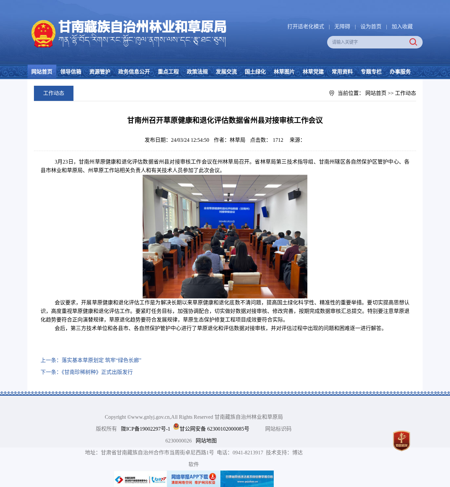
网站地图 (206, 440)
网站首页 (41, 72)
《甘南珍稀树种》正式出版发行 (97, 372)
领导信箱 (70, 72)
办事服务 (400, 72)
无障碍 (342, 26)
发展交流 (226, 72)
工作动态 (405, 93)
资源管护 (99, 72)
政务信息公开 (134, 72)
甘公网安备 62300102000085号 (214, 429)
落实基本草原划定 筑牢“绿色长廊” (101, 360)
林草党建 (313, 72)
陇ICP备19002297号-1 (145, 429)
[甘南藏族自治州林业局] (127, 20)
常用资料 (342, 72)
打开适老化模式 (305, 26)
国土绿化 (255, 72)
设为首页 (370, 26)
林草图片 (284, 72)
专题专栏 (371, 72)
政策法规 (197, 72)
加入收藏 (402, 26)
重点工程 (168, 72)
